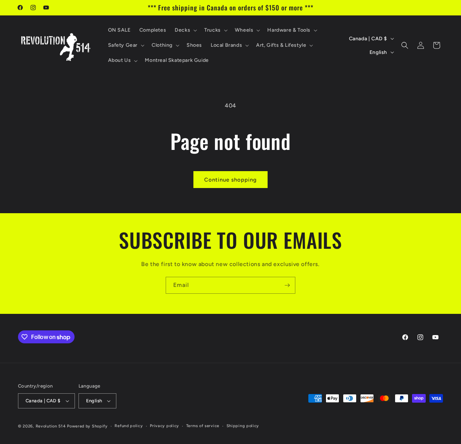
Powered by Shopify (87, 426)
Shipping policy (243, 426)
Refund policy (129, 426)
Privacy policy (164, 426)
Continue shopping (230, 180)
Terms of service (202, 426)
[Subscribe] (287, 285)
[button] (185, 30)
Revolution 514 (51, 426)
